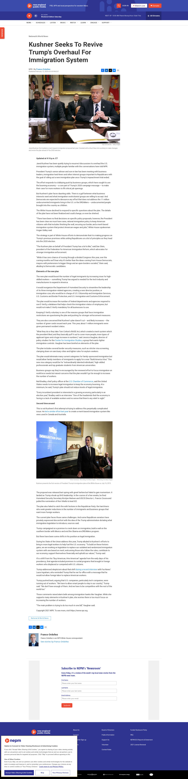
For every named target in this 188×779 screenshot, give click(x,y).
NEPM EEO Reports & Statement (141, 740)
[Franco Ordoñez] (34, 639)
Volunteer (105, 745)
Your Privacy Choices (60, 773)
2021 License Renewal (138, 745)
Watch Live (140, 5)
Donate (156, 6)
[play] (29, 16)
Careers (76, 745)
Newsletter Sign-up (79, 740)
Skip (42, 773)
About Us (76, 730)
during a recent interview (87, 569)
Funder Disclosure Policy (138, 730)
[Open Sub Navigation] (33, 23)
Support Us (105, 740)
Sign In (125, 6)
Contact (76, 735)
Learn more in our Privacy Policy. (51, 766)
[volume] (36, 15)
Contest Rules (106, 749)
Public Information (108, 735)
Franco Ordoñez (43, 69)
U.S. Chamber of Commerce (81, 381)
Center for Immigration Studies (68, 340)
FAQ (131, 735)
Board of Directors (108, 730)
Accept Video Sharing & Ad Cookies (19, 773)
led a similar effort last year (57, 411)
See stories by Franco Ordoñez (55, 641)
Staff (75, 749)
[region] (39, 756)
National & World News (38, 36)
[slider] (39, 16)
